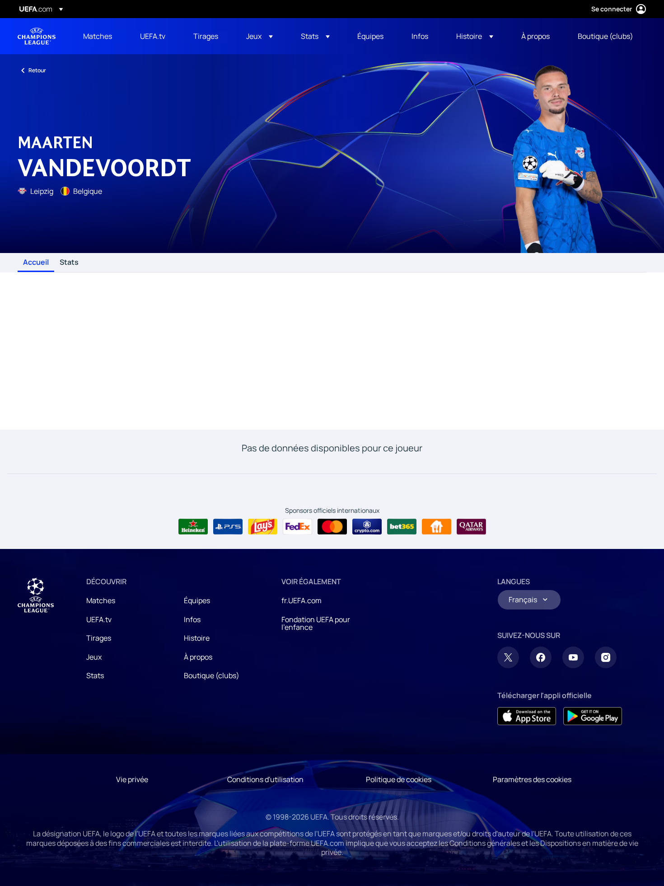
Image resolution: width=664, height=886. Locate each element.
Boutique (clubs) (211, 675)
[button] (259, 36)
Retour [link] (37, 70)
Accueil (36, 262)
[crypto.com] (367, 527)
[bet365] (401, 527)
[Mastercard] (332, 527)
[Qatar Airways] (471, 527)
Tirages (98, 638)
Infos (192, 619)
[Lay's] (262, 527)
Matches (100, 600)
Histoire (197, 638)
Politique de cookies (398, 779)
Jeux (94, 657)
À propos (198, 657)
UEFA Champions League (37, 36)
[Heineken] (193, 527)
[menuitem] (100, 36)
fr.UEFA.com (301, 600)
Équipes (197, 600)
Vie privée (132, 779)
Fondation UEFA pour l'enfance (315, 623)
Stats (69, 262)
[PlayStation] (228, 527)
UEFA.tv (99, 619)
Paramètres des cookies (532, 779)
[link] (97, 36)
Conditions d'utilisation (265, 779)
